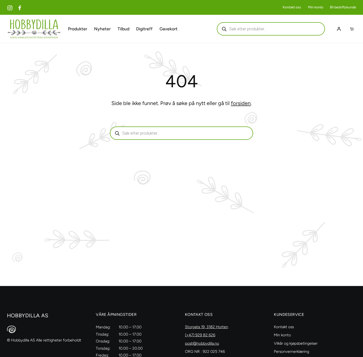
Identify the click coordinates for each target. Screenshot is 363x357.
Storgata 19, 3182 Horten (206, 326)
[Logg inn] (338, 29)
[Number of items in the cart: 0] (351, 29)
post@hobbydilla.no (202, 343)
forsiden (241, 103)
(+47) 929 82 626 (200, 335)
